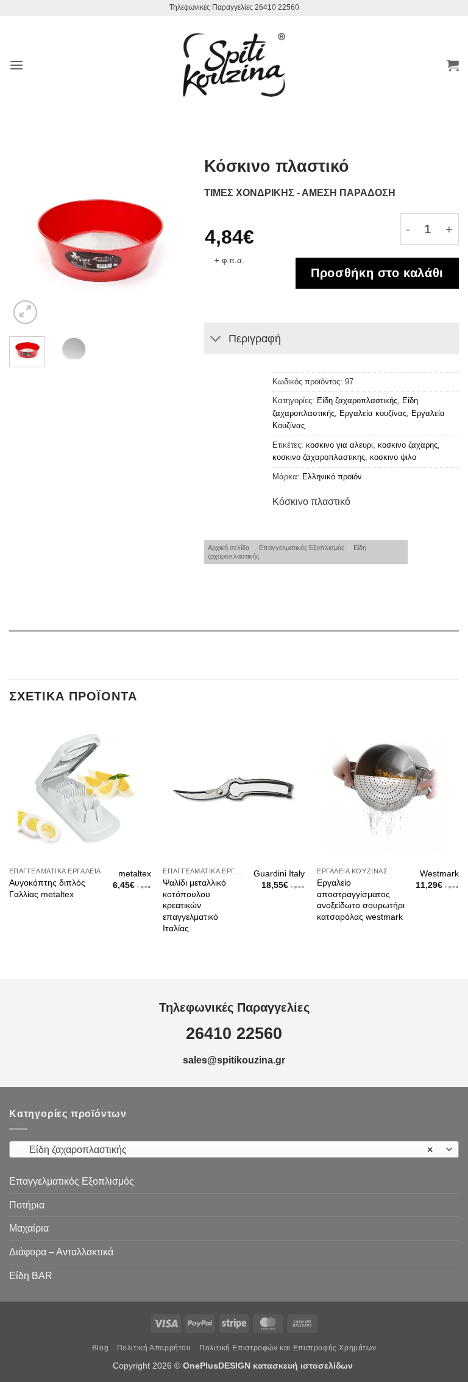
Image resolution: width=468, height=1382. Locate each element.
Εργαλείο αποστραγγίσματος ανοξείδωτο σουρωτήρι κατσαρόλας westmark (361, 900)
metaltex (134, 873)
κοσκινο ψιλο (393, 457)
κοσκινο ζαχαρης (408, 445)
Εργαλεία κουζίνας (372, 413)
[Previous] (28, 241)
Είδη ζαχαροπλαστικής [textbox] (227, 1149)
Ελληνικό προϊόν (332, 476)
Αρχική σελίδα (228, 547)
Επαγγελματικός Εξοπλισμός (301, 547)
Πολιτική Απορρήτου (154, 1348)
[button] (16, 65)
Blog (100, 1348)
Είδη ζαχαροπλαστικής (357, 400)
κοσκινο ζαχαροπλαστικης (318, 457)
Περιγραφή (255, 339)
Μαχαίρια (29, 1228)
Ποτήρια (26, 1205)
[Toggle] (216, 340)
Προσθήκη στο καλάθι (377, 273)
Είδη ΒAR (30, 1276)
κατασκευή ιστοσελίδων (304, 1365)
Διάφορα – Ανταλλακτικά (61, 1252)
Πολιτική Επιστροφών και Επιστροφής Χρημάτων (287, 1348)
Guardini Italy (279, 873)
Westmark (439, 873)
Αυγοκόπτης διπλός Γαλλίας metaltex (47, 888)
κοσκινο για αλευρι (339, 445)
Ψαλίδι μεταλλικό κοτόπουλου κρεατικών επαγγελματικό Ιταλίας (194, 905)
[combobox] (234, 1149)
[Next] (167, 241)
